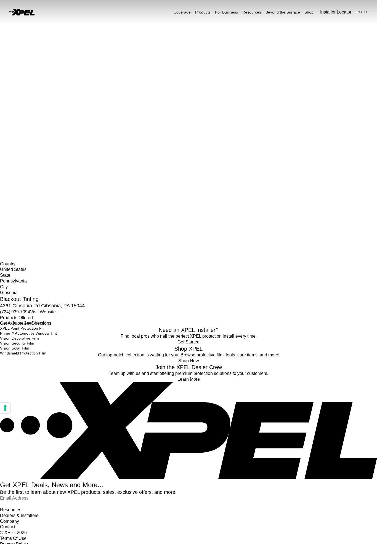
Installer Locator (14, 195)
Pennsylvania (11, 206)
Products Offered (16, 317)
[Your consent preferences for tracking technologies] (5, 408)
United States (11, 201)
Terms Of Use (13, 538)
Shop (309, 12)
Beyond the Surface (283, 12)
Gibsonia (7, 212)
